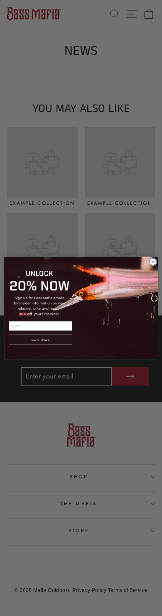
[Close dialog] (153, 261)
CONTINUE (40, 340)
